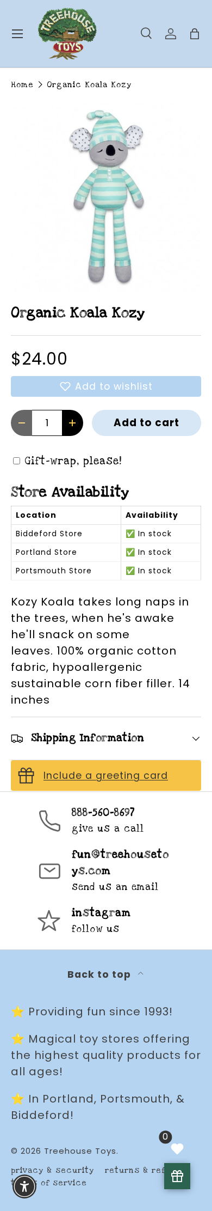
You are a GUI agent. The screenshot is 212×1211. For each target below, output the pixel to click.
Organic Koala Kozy (89, 85)
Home (22, 85)
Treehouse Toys (80, 1150)
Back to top (100, 974)
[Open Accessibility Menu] (25, 1186)
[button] (106, 386)
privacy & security (52, 1170)
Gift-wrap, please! (73, 461)
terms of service (49, 1183)
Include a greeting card (105, 775)
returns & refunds (145, 1170)
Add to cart (146, 422)
